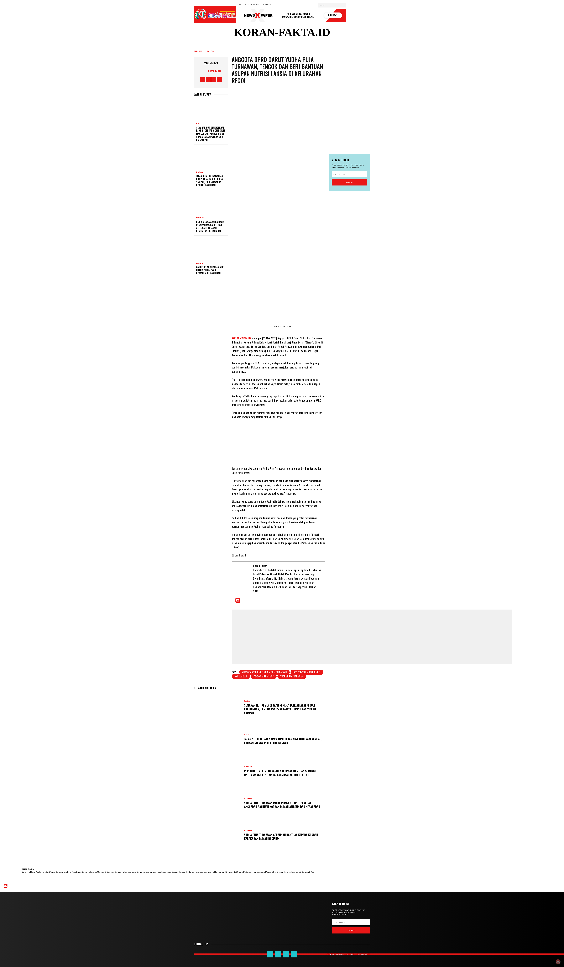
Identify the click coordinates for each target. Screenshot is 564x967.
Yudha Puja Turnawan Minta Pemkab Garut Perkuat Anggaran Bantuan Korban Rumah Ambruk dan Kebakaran (282, 805)
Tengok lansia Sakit (264, 676)
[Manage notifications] (558, 961)
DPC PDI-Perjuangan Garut (306, 672)
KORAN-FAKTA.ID (241, 338)
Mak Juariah (241, 676)
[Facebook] (243, 601)
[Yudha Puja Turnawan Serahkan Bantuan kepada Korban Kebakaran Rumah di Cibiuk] (217, 835)
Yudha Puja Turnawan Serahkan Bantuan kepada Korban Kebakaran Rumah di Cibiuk (281, 837)
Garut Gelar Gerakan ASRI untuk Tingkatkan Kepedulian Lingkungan (210, 270)
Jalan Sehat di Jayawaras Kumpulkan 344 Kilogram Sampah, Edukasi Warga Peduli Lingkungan (209, 180)
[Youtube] (253, 601)
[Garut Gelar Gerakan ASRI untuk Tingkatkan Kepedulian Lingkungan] (211, 249)
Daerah (200, 218)
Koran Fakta (214, 71)
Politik (210, 51)
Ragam (199, 124)
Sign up (349, 182)
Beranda (198, 51)
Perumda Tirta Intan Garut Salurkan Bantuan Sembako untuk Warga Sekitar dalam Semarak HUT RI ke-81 (280, 773)
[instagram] (257, 601)
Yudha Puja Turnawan (291, 676)
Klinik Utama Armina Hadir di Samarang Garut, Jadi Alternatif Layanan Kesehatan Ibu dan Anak (210, 226)
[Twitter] (248, 601)
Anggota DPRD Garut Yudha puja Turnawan (264, 672)
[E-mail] (238, 601)
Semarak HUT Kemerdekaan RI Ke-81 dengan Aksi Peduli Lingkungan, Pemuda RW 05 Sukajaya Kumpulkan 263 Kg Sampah (210, 134)
